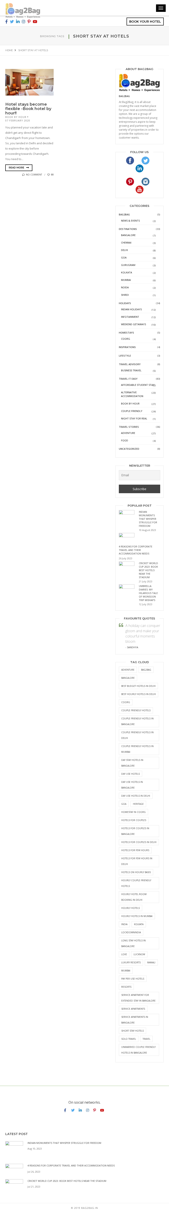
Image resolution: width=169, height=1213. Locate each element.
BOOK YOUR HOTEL (145, 21)
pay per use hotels (132, 978)
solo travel (128, 1038)
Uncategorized (129, 448)
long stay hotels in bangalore (133, 943)
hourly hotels (130, 908)
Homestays (126, 332)
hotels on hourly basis (136, 872)
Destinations (128, 229)
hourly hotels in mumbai (136, 916)
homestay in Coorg (133, 812)
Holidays (125, 303)
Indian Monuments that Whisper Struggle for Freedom (148, 518)
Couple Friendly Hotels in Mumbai (137, 749)
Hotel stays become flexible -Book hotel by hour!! (28, 109)
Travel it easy (128, 378)
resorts (126, 986)
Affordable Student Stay (137, 384)
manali (151, 962)
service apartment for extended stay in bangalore (138, 997)
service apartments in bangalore (134, 1019)
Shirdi (125, 294)
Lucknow (139, 954)
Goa (124, 257)
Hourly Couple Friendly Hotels (136, 883)
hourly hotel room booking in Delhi (134, 897)
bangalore (128, 677)
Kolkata (126, 272)
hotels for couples (133, 820)
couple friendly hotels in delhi (137, 735)
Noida (125, 287)
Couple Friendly (131, 411)
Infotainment (130, 316)
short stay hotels (132, 1030)
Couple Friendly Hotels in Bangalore (137, 721)
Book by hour (15, 117)
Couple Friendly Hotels (136, 710)
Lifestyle (125, 355)
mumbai (125, 970)
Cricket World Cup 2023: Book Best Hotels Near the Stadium (148, 570)
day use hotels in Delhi (135, 795)
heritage (138, 803)
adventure (127, 669)
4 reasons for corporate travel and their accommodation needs (135, 550)
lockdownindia (131, 932)
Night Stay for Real (134, 418)
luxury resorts (131, 962)
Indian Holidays (131, 309)
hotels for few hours (135, 850)
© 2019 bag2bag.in (84, 1207)
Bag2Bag (124, 214)
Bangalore (128, 235)
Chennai (126, 242)
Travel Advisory (130, 364)
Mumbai (126, 280)
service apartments (133, 1008)
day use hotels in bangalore (132, 784)
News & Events (130, 220)
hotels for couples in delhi (138, 842)
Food (124, 440)
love (124, 954)
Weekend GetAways (133, 324)
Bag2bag (124, 96)
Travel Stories (129, 426)
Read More (17, 167)
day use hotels (130, 773)
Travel (146, 1038)
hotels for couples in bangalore (135, 831)
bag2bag (146, 669)
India (124, 924)
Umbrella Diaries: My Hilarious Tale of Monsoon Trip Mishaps (148, 593)
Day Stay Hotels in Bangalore (132, 762)
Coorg (125, 338)
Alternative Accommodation (132, 394)
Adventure (128, 433)
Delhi (124, 250)
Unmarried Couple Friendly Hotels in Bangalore (138, 1049)
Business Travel (131, 370)
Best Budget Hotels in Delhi (138, 686)
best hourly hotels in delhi (138, 694)
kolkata (138, 924)
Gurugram (128, 265)
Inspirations (127, 347)
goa (123, 803)
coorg (125, 702)
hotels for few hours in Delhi (136, 861)
